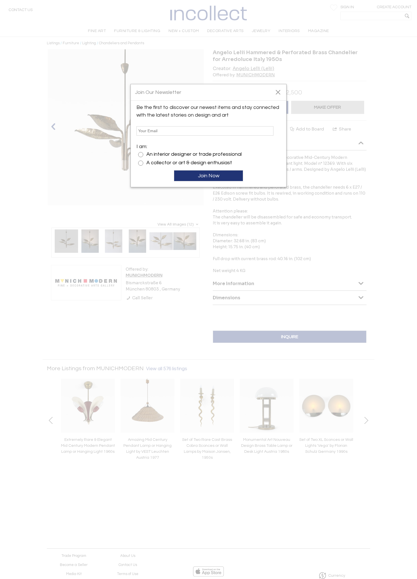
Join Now (208, 175)
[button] (278, 91)
